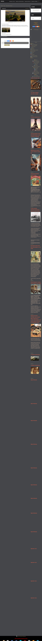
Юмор (32, 57)
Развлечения (36, 67)
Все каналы (36, 75)
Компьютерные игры (34, 44)
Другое (33, 43)
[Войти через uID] (7, 41)
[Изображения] (6, 30)
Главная (2, 5)
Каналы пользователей (36, 76)
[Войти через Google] (11, 41)
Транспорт (33, 54)
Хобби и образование (34, 56)
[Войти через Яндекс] (10, 41)
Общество (36, 65)
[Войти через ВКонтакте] (8, 41)
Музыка (33, 47)
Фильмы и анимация (34, 55)
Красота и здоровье (34, 45)
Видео (4, 5)
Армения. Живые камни (18, 22)
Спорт (32, 53)
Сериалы (33, 52)
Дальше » (32, 115)
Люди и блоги (33, 46)
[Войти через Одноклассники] (13, 41)
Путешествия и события (9, 5)
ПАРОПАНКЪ (2, 1)
